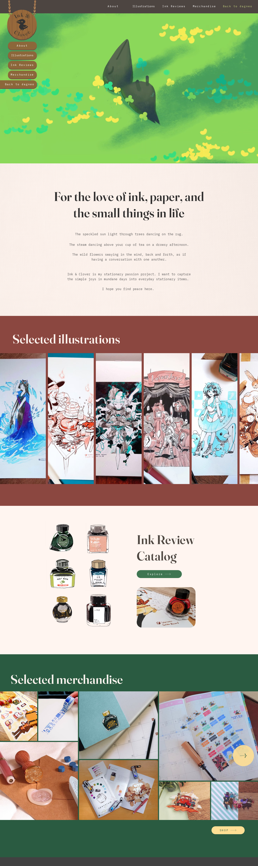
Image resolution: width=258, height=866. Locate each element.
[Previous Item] (7, 418)
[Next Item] (250, 418)
